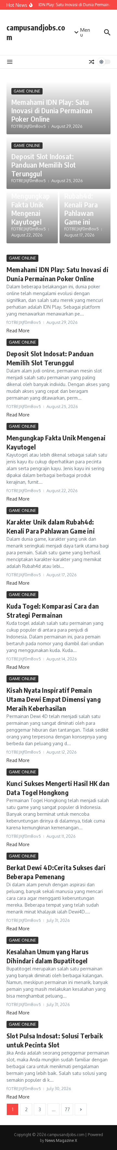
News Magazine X (61, 1140)
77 (67, 1109)
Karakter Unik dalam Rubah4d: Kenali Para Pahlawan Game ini (81, 200)
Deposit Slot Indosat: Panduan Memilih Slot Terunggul (43, 165)
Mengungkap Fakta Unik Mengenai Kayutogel (30, 208)
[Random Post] (91, 61)
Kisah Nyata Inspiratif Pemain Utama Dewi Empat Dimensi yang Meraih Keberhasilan (53, 699)
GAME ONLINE (27, 91)
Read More (18, 330)
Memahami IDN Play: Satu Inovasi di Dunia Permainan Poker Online (51, 110)
